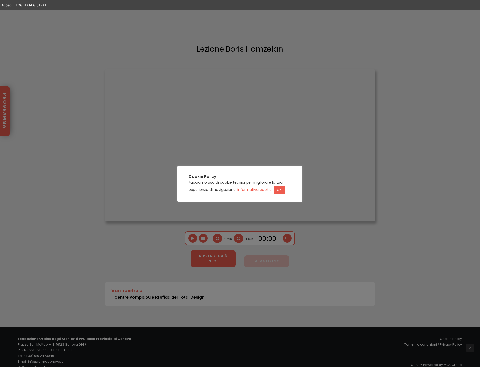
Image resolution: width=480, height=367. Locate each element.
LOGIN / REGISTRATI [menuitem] (31, 5)
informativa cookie (255, 190)
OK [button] (279, 190)
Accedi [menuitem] (7, 5)
